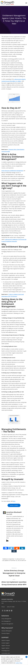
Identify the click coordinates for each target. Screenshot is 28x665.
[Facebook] (5, 548)
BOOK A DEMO (14, 505)
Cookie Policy (18, 663)
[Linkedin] (22, 548)
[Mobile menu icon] (26, 3)
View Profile (9, 514)
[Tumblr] (14, 551)
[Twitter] (11, 548)
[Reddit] (16, 548)
